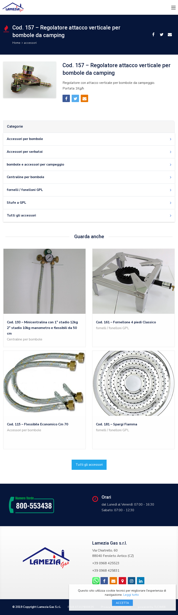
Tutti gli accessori (89, 464)
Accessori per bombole (24, 430)
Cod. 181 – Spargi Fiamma (116, 424)
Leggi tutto (131, 594)
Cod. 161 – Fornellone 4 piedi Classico (126, 322)
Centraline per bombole (24, 339)
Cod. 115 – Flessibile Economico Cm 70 (37, 424)
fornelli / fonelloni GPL (112, 328)
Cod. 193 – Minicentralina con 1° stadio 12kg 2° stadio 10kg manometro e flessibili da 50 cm (42, 328)
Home (16, 43)
